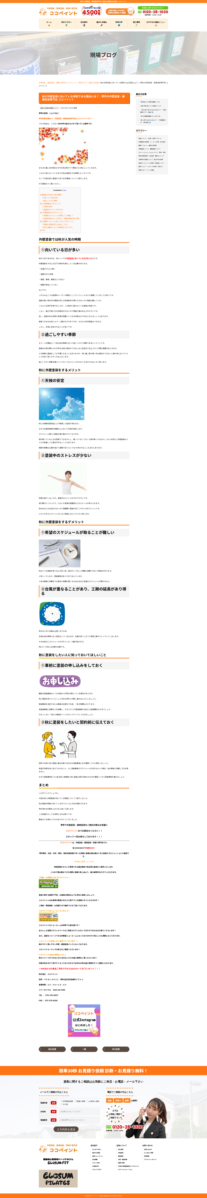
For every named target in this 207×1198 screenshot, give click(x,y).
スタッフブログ (96, 1169)
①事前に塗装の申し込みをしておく (55, 224)
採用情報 (146, 1156)
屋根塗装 (120, 1156)
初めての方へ (66, 22)
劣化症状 (162, 142)
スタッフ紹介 (96, 1163)
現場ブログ (83, 82)
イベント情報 (150, 170)
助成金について (159, 163)
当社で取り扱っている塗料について (151, 106)
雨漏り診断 (121, 1163)
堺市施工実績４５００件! (84, 862)
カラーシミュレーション (125, 1169)
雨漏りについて (159, 156)
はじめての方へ (96, 1149)
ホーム (49, 22)
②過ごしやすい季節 (49, 201)
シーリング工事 (154, 142)
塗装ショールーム (97, 1156)
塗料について (142, 166)
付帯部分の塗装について (146, 159)
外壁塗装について (53, 108)
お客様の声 (95, 1166)
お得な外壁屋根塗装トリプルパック (128, 1166)
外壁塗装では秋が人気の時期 (50, 195)
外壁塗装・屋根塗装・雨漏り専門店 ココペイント (58, 82)
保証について (142, 138)
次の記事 (116, 1049)
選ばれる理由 (101, 22)
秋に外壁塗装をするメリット (50, 204)
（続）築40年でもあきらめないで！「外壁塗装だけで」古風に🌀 (153, 111)
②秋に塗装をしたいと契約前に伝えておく (57, 227)
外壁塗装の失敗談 (144, 142)
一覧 (84, 1049)
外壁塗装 (120, 1153)
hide (64, 190)
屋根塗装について (155, 149)
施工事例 (136, 22)
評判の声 (119, 22)
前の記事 (52, 1049)
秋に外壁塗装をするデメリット (51, 213)
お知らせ (160, 166)
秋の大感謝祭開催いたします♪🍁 (150, 116)
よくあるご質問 (148, 1153)
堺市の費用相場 (143, 156)
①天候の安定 (47, 207)
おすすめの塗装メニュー (156, 22)
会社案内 (84, 22)
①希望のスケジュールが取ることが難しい (57, 216)
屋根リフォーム (143, 145)
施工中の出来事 (158, 159)
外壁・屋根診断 (122, 1159)
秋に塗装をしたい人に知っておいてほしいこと (57, 221)
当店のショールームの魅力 (146, 163)
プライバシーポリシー (150, 1159)
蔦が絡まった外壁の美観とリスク (150, 102)
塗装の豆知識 (94, 82)
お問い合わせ (148, 1149)
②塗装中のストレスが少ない (53, 210)
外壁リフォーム (156, 138)
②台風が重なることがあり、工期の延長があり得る (61, 218)
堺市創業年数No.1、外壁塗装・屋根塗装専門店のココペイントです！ (66, 119)
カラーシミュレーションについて (148, 152)
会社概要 (94, 1159)
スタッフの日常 (151, 166)
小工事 (149, 138)
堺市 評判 (162, 152)
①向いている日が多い (50, 198)
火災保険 (151, 156)
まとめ (42, 230)
